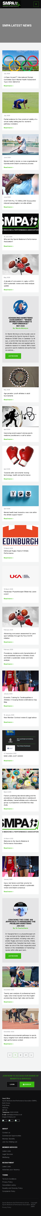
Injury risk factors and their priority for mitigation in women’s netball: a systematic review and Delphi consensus (19, 885)
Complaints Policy (8, 1191)
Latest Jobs (6, 1151)
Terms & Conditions (9, 1179)
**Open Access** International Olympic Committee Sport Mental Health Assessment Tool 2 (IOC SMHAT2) (20, 79)
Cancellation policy (9, 1185)
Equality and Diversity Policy (12, 1188)
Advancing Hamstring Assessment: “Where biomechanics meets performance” (20, 321)
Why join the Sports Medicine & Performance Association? (20, 240)
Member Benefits (8, 1139)
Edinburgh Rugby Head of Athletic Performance (16, 552)
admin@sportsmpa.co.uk (14, 1114)
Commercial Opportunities (11, 1136)
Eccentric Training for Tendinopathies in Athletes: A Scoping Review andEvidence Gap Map (20, 699)
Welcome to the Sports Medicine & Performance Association (16, 842)
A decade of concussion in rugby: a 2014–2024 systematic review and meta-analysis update (19, 283)
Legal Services (7, 1154)
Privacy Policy (7, 1182)
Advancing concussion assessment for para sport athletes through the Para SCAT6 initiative (20, 636)
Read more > (8, 86)
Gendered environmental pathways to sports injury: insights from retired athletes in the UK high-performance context (20, 1037)
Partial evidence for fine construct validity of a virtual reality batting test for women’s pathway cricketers (20, 121)
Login (12, 1084)
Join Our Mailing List (9, 1142)
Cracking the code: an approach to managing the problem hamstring (20, 922)
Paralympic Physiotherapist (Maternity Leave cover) (20, 593)
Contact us (6, 1133)
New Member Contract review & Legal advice (20, 717)
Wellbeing (5, 1157)
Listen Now (13, 356)
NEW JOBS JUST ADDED (13, 756)
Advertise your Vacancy (11, 1170)
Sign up (28, 1084)
